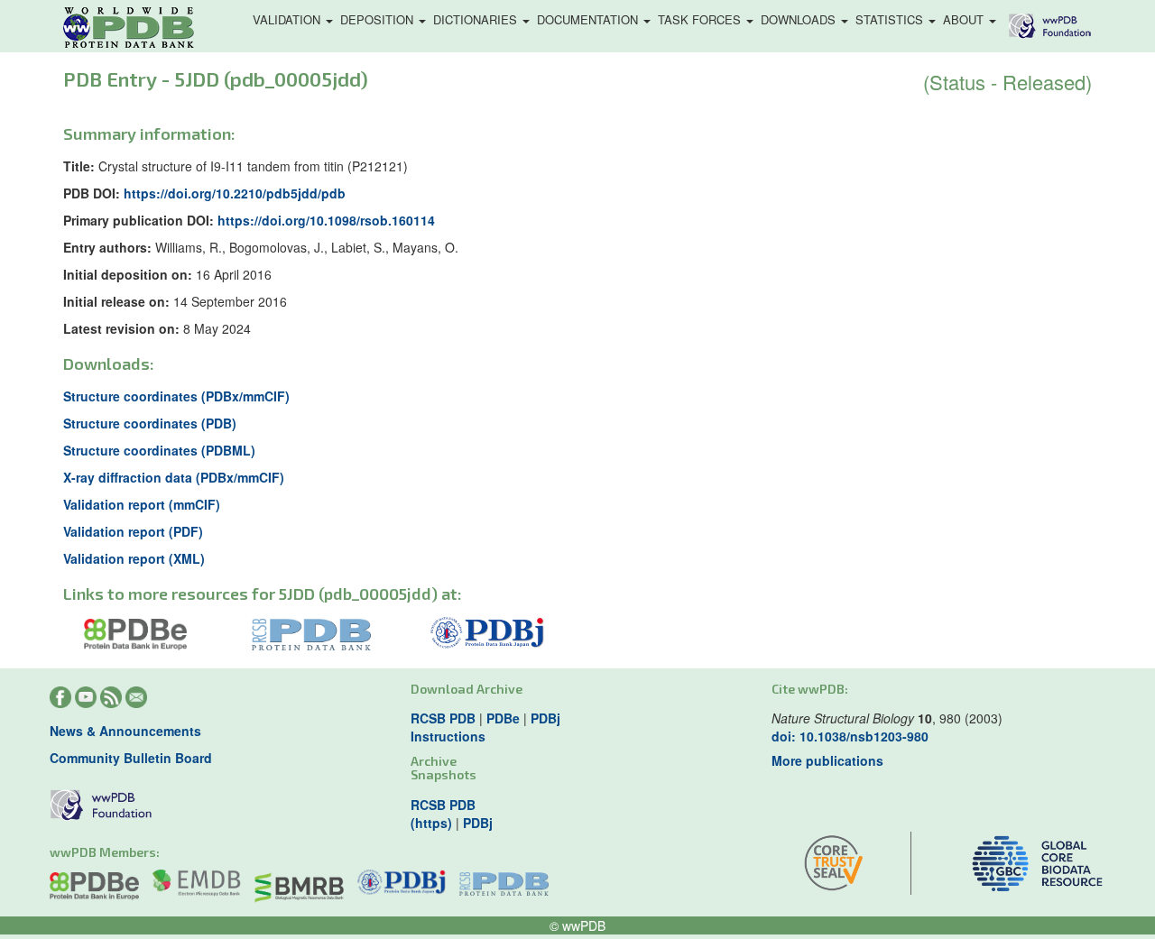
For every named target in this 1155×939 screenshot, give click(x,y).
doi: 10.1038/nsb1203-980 (850, 736)
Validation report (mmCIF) (141, 504)
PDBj (545, 718)
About (965, 19)
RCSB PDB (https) (443, 814)
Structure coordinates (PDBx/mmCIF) (176, 396)
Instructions (448, 736)
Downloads (800, 19)
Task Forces (701, 19)
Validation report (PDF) (133, 531)
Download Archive (466, 688)
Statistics (891, 19)
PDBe (503, 718)
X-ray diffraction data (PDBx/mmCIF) (173, 477)
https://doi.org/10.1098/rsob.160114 (326, 220)
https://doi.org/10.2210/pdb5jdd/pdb (235, 193)
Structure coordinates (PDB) (149, 423)
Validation (288, 19)
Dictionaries (477, 19)
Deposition (378, 19)
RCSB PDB (443, 718)
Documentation (589, 19)
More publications (827, 760)
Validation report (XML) (134, 558)
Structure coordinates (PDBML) (159, 450)
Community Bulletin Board (131, 758)
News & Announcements (125, 731)
